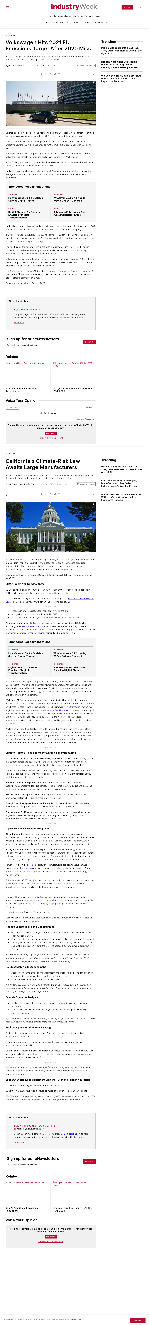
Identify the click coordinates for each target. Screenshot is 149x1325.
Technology (57, 23)
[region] (51, 413)
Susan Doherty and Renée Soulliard (22, 484)
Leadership (86, 23)
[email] (59, 74)
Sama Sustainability (71, 1134)
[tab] (12, 408)
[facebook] (42, 74)
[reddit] (55, 74)
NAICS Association (31, 626)
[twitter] (50, 74)
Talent (44, 23)
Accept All (137, 1320)
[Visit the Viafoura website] (89, 419)
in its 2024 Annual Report (46, 897)
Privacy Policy (76, 1319)
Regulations (11, 35)
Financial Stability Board (57, 710)
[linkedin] (46, 74)
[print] (94, 74)
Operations (72, 23)
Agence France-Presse (16, 65)
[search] (12, 7)
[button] (7, 7)
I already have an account (50, 438)
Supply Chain (101, 23)
